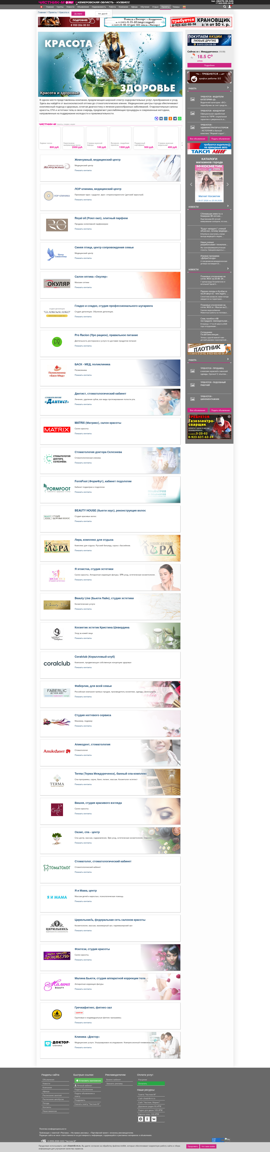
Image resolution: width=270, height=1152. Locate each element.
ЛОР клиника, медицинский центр (98, 189)
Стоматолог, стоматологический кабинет (103, 861)
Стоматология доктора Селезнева (98, 452)
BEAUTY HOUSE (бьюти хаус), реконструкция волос (110, 510)
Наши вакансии (50, 1111)
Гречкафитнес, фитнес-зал (93, 1007)
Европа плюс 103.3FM (148, 1114)
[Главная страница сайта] (56, 2)
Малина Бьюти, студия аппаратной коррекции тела (110, 978)
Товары (176, 6)
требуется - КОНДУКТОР (213, 110)
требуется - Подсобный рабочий (213, 383)
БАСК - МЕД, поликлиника (92, 364)
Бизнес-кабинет (113, 1079)
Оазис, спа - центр (87, 832)
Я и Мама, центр (86, 890)
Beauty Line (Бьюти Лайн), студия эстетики (104, 598)
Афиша (134, 6)
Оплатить (142, 1083)
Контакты (47, 1107)
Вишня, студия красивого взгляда (98, 803)
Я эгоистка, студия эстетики (94, 569)
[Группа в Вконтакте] (154, 1119)
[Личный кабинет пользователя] (229, 6)
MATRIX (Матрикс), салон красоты (98, 423)
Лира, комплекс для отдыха (94, 540)
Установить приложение (89, 1080)
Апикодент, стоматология (92, 744)
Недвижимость (99, 6)
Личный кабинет (84, 1085)
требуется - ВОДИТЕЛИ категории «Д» (212, 98)
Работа (112, 6)
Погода (46, 1103)
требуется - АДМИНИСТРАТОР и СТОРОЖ (214, 126)
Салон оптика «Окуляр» (91, 276)
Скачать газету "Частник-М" (87, 1104)
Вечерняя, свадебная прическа (120, 144)
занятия (79, 1012)
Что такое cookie (208, 1146)
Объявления (83, 6)
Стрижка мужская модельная (165, 144)
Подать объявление (220, 138)
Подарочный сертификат (139, 144)
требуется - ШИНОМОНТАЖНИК (210, 397)
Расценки (142, 1079)
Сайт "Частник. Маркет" (149, 1102)
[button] (190, 183)
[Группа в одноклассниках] (140, 1119)
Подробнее (209, 65)
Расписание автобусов (53, 1099)
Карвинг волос (46, 143)
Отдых (155, 6)
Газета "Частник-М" (147, 1094)
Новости (70, 6)
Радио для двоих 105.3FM (150, 1110)
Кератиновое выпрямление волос (72, 144)
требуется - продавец (212, 368)
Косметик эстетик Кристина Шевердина (102, 627)
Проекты (165, 6)
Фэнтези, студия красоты (92, 949)
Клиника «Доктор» (87, 1037)
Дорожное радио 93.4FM (149, 1106)
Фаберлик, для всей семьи (93, 686)
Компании (123, 6)
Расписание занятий (52, 1095)
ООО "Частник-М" (68, 1140)
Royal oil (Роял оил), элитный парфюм (101, 218)
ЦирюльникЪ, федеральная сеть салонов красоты (110, 920)
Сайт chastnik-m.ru (146, 1098)
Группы (60, 6)
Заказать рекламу (114, 1083)
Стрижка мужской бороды (94, 144)
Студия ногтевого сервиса (93, 715)
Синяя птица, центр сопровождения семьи (104, 247)
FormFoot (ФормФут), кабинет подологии (103, 481)
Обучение (144, 6)
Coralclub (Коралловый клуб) (95, 657)
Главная (50, 6)
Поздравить (80, 1100)
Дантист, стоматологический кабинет (100, 393)
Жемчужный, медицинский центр (98, 159)
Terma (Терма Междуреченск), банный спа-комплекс (111, 773)
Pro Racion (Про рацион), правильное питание (106, 335)
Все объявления (197, 138)
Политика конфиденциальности (52, 1129)
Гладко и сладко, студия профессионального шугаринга (114, 306)
